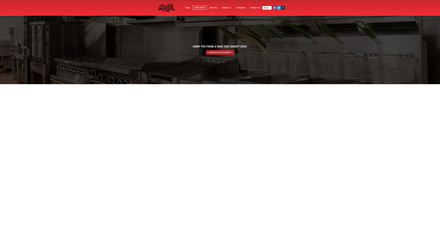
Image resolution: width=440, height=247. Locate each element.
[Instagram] (283, 8)
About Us (213, 8)
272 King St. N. (255, 8)
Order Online (200, 8)
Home (187, 8)
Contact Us (226, 8)
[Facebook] (274, 8)
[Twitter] (279, 8)
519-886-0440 (240, 8)
